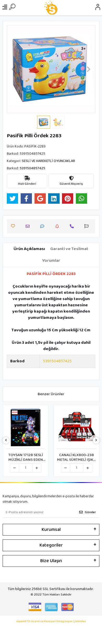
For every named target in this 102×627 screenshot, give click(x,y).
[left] (6, 440)
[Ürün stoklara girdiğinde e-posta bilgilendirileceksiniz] (58, 226)
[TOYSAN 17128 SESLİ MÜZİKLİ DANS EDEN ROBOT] (25, 428)
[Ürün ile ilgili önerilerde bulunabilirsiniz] (87, 226)
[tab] (29, 249)
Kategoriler (51, 545)
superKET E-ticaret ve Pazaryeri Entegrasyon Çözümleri (51, 621)
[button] (13, 69)
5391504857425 (57, 361)
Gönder (90, 512)
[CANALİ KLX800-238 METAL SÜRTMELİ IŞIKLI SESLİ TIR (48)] (76, 428)
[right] (96, 440)
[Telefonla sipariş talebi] (73, 226)
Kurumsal (51, 529)
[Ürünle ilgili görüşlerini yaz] (43, 226)
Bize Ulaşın (51, 560)
